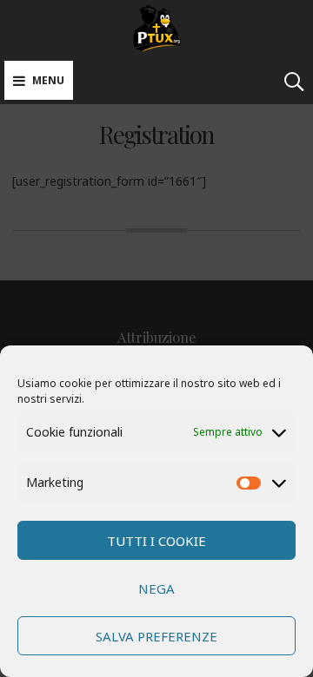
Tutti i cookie (156, 540)
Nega (156, 588)
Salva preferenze (156, 636)
